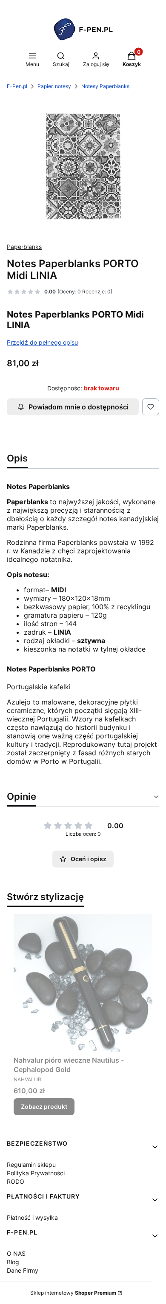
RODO (15, 1181)
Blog (13, 1261)
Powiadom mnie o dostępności (79, 407)
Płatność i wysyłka (32, 1217)
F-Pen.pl (17, 86)
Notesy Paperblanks (105, 86)
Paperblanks (24, 246)
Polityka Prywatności (36, 1173)
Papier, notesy (54, 86)
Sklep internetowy (73, 1293)
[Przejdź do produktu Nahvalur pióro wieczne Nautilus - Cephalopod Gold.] (83, 983)
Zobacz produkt (44, 1106)
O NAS (16, 1253)
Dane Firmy (22, 1270)
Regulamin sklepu (31, 1164)
